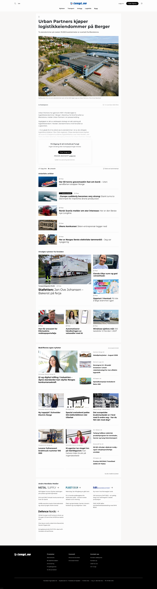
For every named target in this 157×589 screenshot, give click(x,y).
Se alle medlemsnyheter (112, 473)
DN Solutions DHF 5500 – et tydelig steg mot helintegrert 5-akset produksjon (104, 497)
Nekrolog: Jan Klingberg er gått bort (77, 491)
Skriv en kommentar (112, 168)
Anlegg (79, 8)
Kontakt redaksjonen (96, 557)
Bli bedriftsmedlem (52, 560)
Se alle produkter (52, 569)
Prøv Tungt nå (65, 152)
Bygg (96, 8)
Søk (19, 3)
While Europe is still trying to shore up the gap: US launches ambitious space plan (50, 517)
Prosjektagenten (51, 566)
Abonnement (50, 557)
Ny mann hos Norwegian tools (103, 491)
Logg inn (72, 156)
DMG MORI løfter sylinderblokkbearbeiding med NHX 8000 (105, 505)
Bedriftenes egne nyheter (49, 348)
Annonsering (50, 563)
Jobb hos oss (94, 563)
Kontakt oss (93, 560)
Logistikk (88, 8)
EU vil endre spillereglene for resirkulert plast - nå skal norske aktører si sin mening (76, 497)
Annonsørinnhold (73, 560)
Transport (71, 8)
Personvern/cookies (74, 557)
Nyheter (62, 8)
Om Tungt (93, 566)
